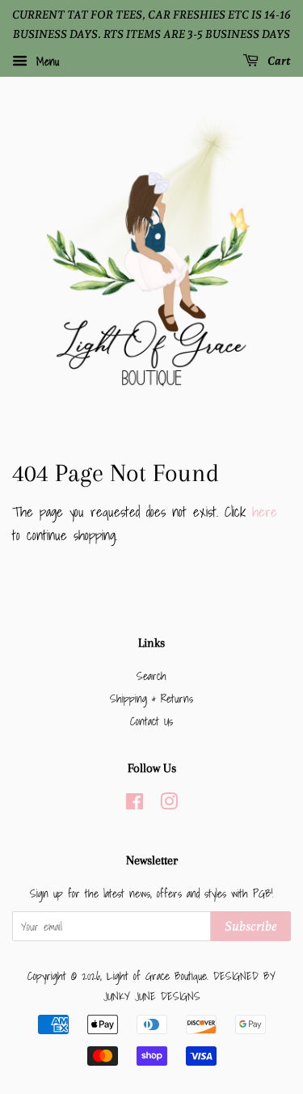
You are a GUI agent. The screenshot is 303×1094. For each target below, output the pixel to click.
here (264, 511)
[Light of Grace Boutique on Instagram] (169, 804)
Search (151, 675)
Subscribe (251, 926)
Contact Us (151, 721)
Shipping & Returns (151, 698)
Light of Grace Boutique (157, 975)
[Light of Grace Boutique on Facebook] (134, 804)
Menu (45, 61)
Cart (278, 60)
